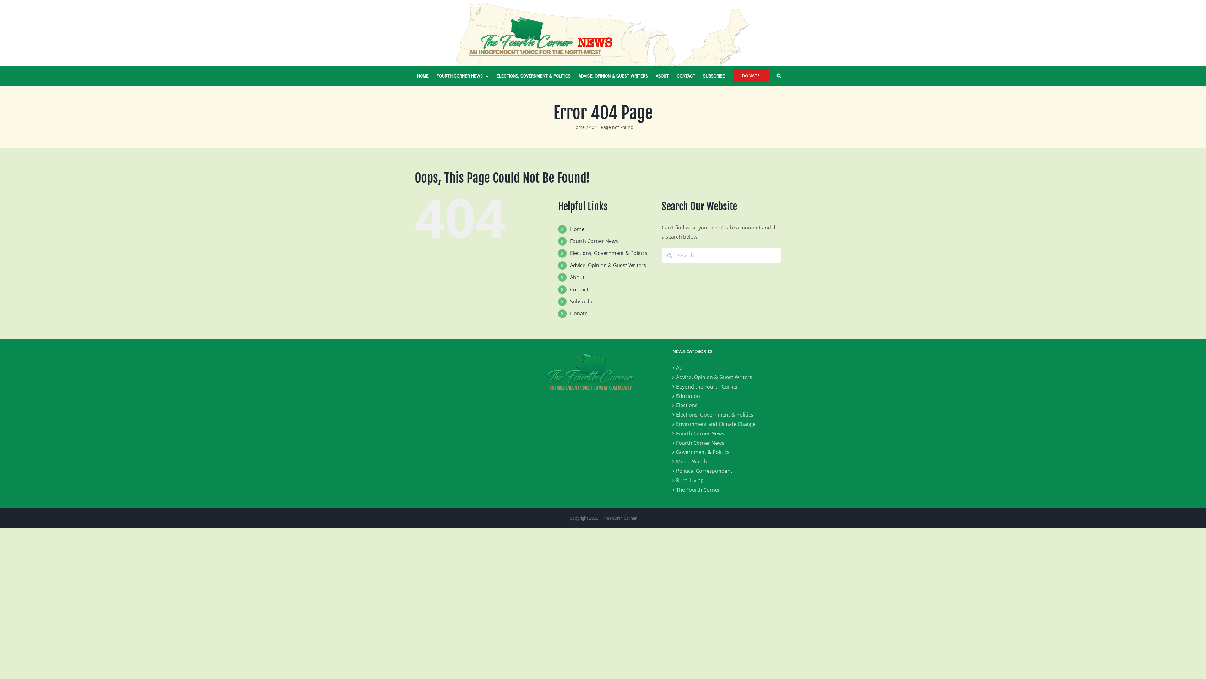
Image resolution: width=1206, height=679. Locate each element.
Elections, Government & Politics (608, 253)
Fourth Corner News (594, 241)
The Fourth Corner (698, 489)
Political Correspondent (704, 470)
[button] (779, 75)
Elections (687, 405)
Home (577, 229)
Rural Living (690, 480)
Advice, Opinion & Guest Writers (608, 265)
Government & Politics (703, 452)
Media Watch (691, 461)
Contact (579, 289)
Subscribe (582, 301)
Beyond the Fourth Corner (707, 386)
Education (688, 396)
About (577, 277)
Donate (579, 313)
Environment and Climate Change (716, 424)
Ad (679, 367)
